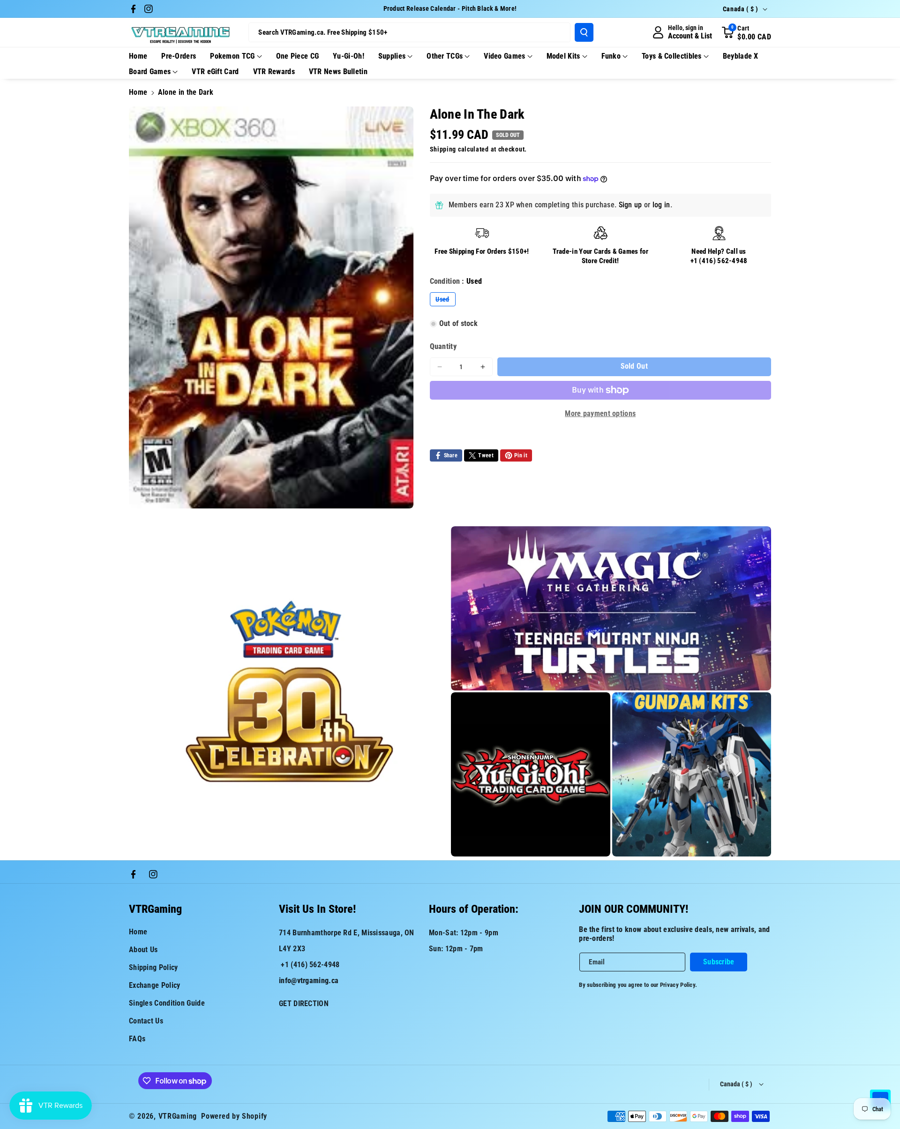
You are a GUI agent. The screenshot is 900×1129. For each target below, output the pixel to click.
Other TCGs (445, 56)
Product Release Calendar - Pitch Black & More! (450, 8)
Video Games (504, 56)
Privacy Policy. (679, 984)
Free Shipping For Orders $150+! (482, 251)
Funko (611, 56)
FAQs (137, 1038)
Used (445, 300)
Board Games (150, 71)
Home (138, 92)
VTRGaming (177, 1116)
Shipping (443, 149)
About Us (143, 949)
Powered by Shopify (234, 1116)
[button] (746, 32)
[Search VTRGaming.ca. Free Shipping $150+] (584, 32)
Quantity (443, 346)
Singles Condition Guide (167, 1003)
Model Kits (563, 56)
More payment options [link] (600, 413)
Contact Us (146, 1020)
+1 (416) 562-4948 (719, 261)
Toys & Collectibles (672, 56)
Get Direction (304, 1003)
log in (661, 204)
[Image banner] (289, 691)
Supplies (391, 56)
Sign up (630, 204)
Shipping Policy (153, 967)
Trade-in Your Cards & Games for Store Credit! (600, 256)
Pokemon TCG (232, 56)
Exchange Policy (154, 985)
